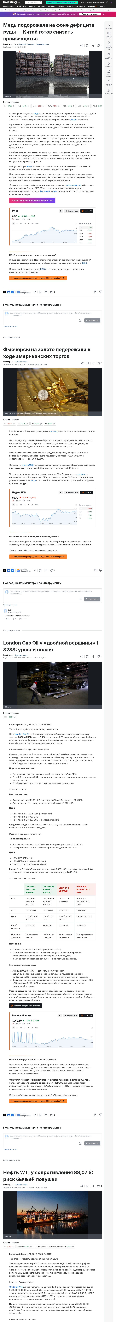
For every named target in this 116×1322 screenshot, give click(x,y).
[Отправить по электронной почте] (46, 291)
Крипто (110, 10)
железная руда (73, 185)
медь (36, 113)
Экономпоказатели (99, 10)
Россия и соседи (86, 10)
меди (29, 166)
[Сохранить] (87, 45)
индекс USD (28, 465)
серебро (82, 474)
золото (53, 431)
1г (28, 223)
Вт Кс (10, 610)
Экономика (75, 10)
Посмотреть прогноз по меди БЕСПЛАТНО (32, 200)
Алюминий (45, 191)
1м (21, 223)
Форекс (41, 10)
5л (32, 223)
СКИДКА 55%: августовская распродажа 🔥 (62, 2)
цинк (54, 191)
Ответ (8, 619)
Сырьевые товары (51, 10)
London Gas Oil (22, 734)
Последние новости (11, 10)
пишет (74, 119)
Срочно (34, 10)
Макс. (37, 223)
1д (13, 223)
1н (17, 223)
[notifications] (107, 2)
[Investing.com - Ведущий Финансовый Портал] (12, 2)
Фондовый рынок (64, 10)
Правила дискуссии (10, 326)
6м (25, 223)
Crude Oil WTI (16, 1287)
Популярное (26, 10)
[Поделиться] (81, 45)
